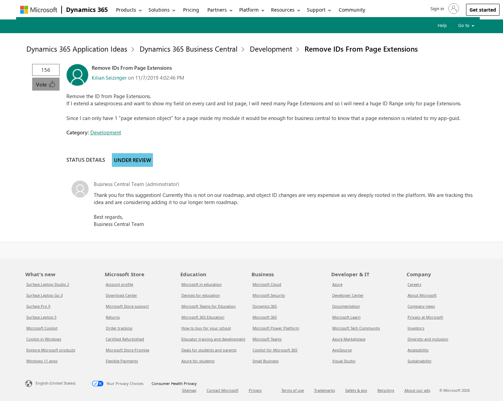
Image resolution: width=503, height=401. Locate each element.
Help (442, 25)
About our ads (417, 390)
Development (271, 48)
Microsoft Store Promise (127, 349)
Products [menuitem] (126, 9)
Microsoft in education (201, 284)
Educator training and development (213, 339)
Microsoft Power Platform (276, 328)
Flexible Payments (122, 360)
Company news (421, 306)
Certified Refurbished (125, 339)
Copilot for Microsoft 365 (275, 349)
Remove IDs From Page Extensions (361, 48)
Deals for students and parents (208, 349)
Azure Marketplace (348, 339)
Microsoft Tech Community (356, 328)
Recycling (385, 390)
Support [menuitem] (316, 9)
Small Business (266, 360)
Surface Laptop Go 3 (44, 295)
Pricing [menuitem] (191, 9)
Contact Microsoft (222, 390)
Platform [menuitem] (249, 9)
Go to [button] (464, 25)
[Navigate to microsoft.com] (38, 10)
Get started (482, 9)
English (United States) (55, 383)
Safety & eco (356, 390)
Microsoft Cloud (267, 284)
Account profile (119, 284)
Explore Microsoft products (50, 349)
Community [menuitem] (352, 9)
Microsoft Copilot (41, 328)
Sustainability (419, 360)
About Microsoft (422, 295)
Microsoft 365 (265, 317)
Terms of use (292, 390)
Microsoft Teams (267, 339)
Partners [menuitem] (217, 9)
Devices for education (200, 295)
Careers (414, 284)
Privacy (255, 390)
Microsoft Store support (127, 306)
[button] (444, 8)
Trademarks (324, 390)
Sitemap (189, 390)
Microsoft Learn (346, 317)
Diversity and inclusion (428, 339)
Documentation (346, 306)
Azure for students (198, 360)
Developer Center (348, 295)
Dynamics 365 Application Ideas (76, 48)
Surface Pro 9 (38, 306)
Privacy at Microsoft (425, 317)
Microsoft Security (269, 295)
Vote (42, 84)
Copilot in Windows (43, 339)
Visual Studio (344, 360)
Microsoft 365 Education (202, 317)
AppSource (342, 349)
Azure (337, 284)
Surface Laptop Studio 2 (47, 284)
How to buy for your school (206, 328)
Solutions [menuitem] (159, 9)
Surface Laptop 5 (41, 317)
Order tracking (119, 328)
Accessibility (418, 349)
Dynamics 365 (87, 9)
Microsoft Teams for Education (208, 306)
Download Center (121, 295)
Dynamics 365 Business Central (188, 48)
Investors (416, 328)
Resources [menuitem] (283, 9)
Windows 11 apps (41, 360)
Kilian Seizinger (109, 77)
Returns (113, 317)
